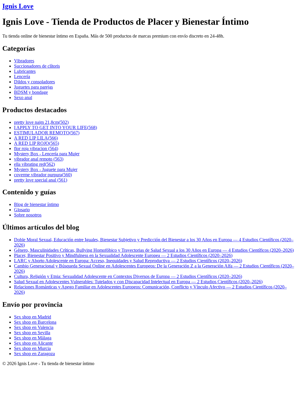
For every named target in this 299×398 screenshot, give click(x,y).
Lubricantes (25, 71)
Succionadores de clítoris (37, 66)
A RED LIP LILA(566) (36, 137)
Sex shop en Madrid (32, 316)
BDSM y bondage (31, 92)
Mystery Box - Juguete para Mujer (45, 169)
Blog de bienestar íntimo (36, 204)
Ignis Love (18, 6)
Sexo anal (23, 97)
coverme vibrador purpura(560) (43, 174)
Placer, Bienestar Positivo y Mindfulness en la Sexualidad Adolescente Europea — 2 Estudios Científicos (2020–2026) (123, 255)
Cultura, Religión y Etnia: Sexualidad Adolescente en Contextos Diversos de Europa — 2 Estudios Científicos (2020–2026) (128, 276)
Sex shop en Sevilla (32, 332)
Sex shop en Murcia (32, 348)
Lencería (22, 76)
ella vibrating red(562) (34, 164)
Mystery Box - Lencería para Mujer (46, 153)
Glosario (22, 209)
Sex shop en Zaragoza (34, 353)
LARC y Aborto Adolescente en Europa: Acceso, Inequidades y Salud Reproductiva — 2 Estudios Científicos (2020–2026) (128, 260)
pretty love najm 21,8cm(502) (41, 122)
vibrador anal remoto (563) (38, 158)
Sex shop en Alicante (33, 343)
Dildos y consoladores (34, 81)
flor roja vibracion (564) (36, 148)
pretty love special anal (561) (40, 179)
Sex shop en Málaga (32, 337)
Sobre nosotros (27, 214)
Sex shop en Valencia (33, 327)
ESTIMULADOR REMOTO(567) (46, 132)
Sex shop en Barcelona (35, 322)
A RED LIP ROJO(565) (36, 143)
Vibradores (24, 60)
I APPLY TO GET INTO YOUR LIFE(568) (55, 127)
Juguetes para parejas (33, 86)
